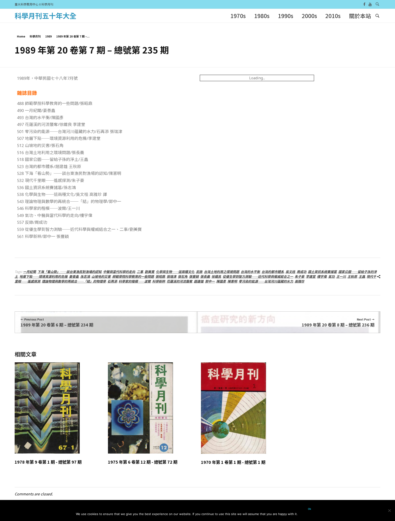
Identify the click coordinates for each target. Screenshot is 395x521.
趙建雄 (198, 281)
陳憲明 (232, 281)
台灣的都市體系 (273, 271)
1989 (48, 36)
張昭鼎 (160, 276)
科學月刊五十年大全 (45, 16)
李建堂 (310, 276)
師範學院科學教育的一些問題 (133, 276)
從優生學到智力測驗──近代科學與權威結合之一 (258, 276)
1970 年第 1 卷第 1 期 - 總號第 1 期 (233, 462)
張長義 (205, 276)
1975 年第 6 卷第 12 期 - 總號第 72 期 (142, 462)
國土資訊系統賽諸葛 (322, 271)
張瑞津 (171, 276)
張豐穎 (194, 276)
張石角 (182, 276)
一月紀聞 (29, 271)
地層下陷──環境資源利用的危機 (43, 276)
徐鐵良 (216, 276)
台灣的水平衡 (250, 271)
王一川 (341, 276)
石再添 (112, 281)
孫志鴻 (85, 276)
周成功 (301, 271)
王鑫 (362, 276)
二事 (140, 271)
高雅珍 (299, 281)
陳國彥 (221, 281)
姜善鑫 (74, 276)
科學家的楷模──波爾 (135, 281)
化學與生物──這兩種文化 (175, 271)
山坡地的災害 (101, 276)
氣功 (331, 276)
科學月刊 (35, 36)
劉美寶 (149, 271)
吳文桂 (290, 271)
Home (21, 36)
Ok (309, 509)
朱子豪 (299, 276)
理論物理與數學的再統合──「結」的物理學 (74, 281)
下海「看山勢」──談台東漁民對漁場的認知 (69, 271)
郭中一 (210, 281)
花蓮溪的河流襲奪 (179, 281)
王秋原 (352, 276)
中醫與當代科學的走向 (119, 271)
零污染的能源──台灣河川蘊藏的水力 (266, 281)
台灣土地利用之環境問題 (221, 271)
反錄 (199, 271)
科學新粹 (158, 281)
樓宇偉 (322, 276)
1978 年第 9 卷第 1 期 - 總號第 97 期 (48, 462)
